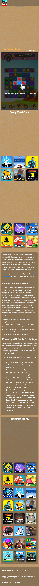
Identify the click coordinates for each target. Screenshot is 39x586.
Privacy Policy (7, 570)
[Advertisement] (19, 27)
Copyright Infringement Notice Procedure (18, 576)
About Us (17, 582)
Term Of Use (21, 570)
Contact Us (6, 582)
